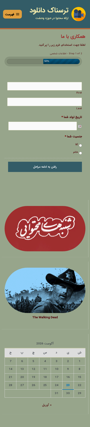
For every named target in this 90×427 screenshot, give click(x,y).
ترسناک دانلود (49, 10)
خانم (75, 152)
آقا (76, 144)
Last (79, 109)
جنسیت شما (73, 137)
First (79, 93)
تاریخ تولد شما (71, 117)
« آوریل (46, 405)
